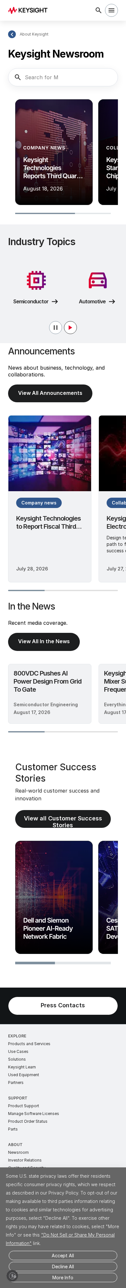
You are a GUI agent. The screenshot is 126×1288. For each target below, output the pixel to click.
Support (17, 1098)
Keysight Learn (22, 1067)
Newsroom (18, 1152)
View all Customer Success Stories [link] (63, 821)
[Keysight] (30, 10)
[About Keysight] (12, 34)
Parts (13, 1129)
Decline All (63, 1266)
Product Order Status (27, 1121)
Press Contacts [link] (63, 1005)
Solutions (17, 1059)
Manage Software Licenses (33, 1113)
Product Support (23, 1105)
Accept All (63, 1255)
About (15, 1144)
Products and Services (29, 1043)
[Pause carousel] (63, 327)
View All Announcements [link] (50, 393)
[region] (63, 157)
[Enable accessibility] (12, 1276)
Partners (16, 1082)
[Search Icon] (98, 10)
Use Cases (18, 1051)
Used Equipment (23, 1074)
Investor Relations (25, 1160)
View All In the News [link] (44, 641)
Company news (39, 502)
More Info (62, 1277)
